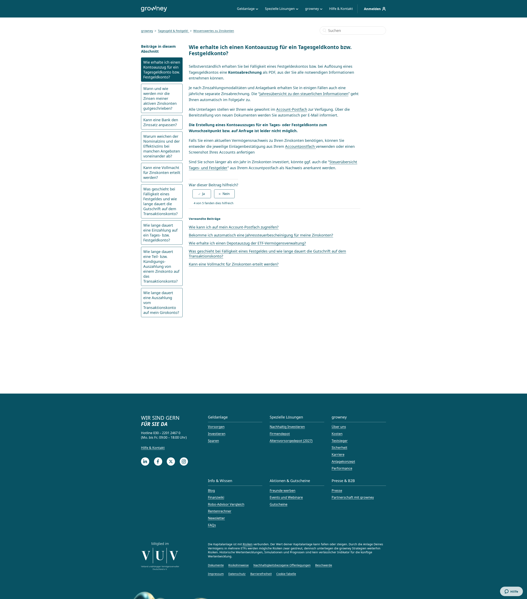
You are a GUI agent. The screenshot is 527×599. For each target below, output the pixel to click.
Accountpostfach (300, 146)
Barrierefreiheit (261, 574)
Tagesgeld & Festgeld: (173, 31)
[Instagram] (184, 461)
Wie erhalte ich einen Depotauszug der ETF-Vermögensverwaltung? (247, 243)
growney (147, 31)
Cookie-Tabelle (286, 574)
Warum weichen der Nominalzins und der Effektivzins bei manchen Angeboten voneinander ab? (161, 146)
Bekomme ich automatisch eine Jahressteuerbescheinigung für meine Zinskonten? (261, 235)
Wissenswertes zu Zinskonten (213, 31)
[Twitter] (171, 461)
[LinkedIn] (145, 461)
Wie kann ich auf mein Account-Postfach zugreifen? (234, 227)
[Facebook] (158, 461)
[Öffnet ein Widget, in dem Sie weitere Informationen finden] (511, 592)
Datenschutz (237, 574)
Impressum (216, 574)
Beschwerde (323, 565)
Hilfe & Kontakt (341, 8)
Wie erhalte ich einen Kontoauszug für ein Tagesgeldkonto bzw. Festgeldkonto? (161, 69)
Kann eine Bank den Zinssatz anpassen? (160, 122)
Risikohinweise (238, 565)
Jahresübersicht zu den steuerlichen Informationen (304, 93)
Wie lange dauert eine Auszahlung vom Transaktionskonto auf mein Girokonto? (161, 302)
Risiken (248, 544)
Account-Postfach (291, 109)
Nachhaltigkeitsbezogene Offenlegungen (282, 565)
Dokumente (216, 565)
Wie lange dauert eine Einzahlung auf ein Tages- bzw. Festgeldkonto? (160, 232)
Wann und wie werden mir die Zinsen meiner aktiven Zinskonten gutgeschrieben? (160, 98)
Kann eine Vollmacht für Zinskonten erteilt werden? (161, 172)
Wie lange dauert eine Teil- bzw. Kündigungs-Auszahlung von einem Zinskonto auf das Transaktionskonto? (161, 266)
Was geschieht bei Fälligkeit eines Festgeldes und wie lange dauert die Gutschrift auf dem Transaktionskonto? (160, 201)
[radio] (201, 193)
